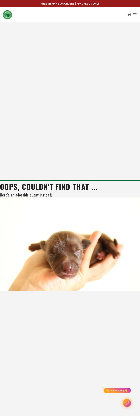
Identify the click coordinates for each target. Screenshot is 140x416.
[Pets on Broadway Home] (62, 14)
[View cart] (129, 15)
